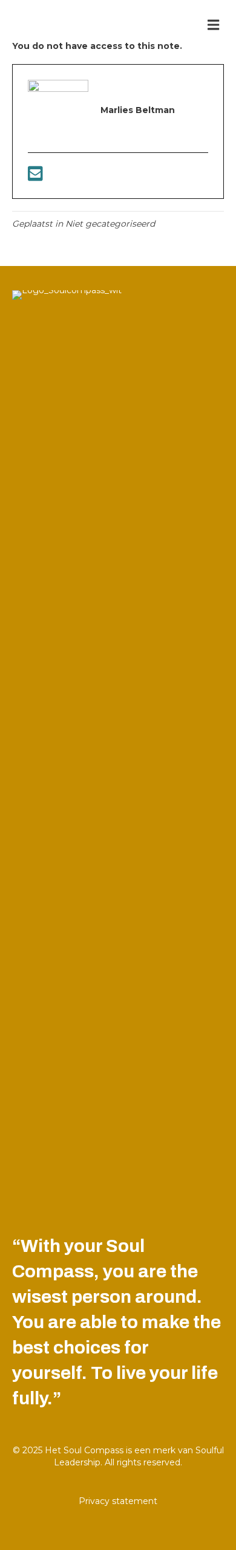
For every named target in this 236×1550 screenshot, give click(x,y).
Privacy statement (118, 1501)
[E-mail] (35, 177)
